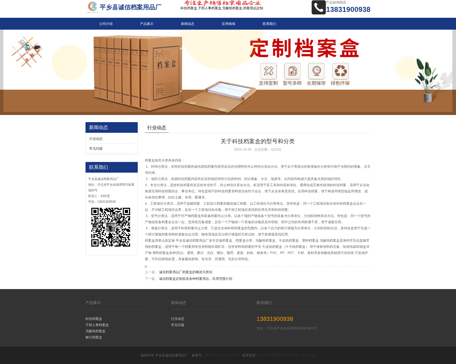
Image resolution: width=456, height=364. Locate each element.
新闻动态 (187, 24)
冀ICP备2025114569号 (222, 355)
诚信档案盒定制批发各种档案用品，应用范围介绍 (195, 279)
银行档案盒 (94, 337)
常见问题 (96, 148)
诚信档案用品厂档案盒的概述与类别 (185, 272)
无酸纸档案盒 (95, 331)
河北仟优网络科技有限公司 (279, 355)
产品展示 (146, 24)
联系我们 (269, 24)
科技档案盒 (94, 319)
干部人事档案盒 (97, 325)
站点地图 (308, 355)
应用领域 (228, 24)
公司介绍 (106, 24)
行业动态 (96, 139)
